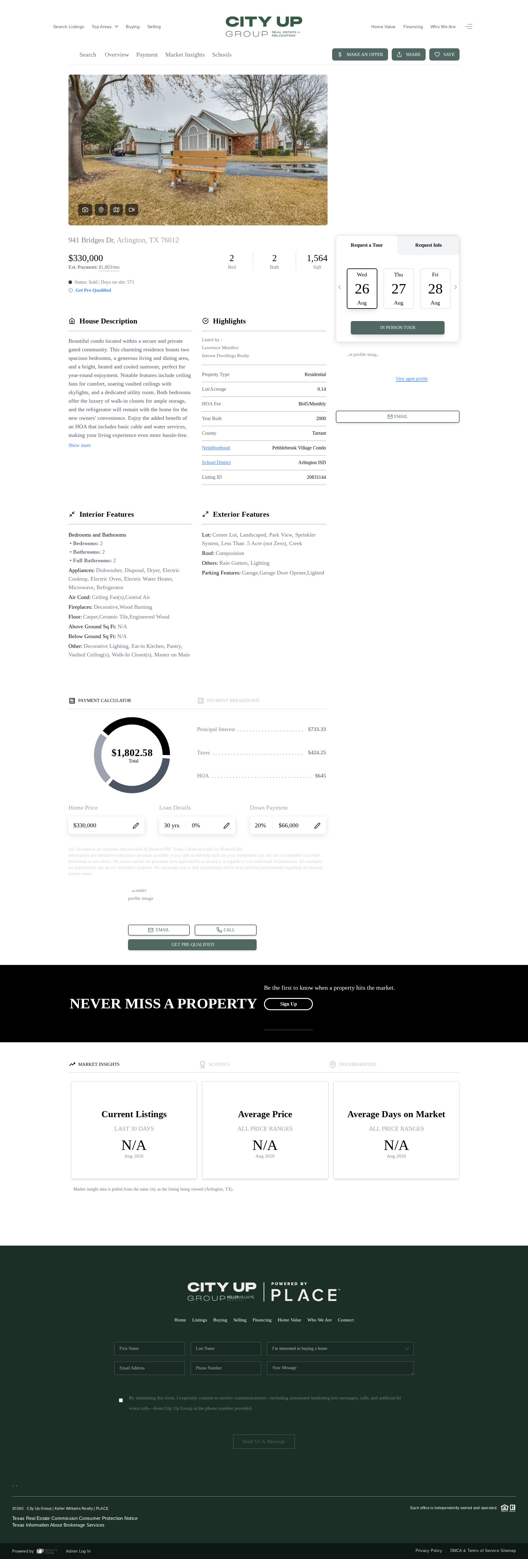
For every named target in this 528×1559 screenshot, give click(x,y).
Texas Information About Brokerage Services (58, 1525)
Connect (346, 1319)
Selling (154, 26)
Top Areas (102, 26)
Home (180, 1319)
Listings (199, 1319)
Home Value (383, 26)
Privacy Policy (429, 1550)
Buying (133, 26)
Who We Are (443, 26)
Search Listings (68, 26)
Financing (413, 26)
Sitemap (508, 1550)
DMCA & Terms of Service (474, 1550)
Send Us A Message (264, 1441)
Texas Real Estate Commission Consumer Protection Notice (75, 1518)
